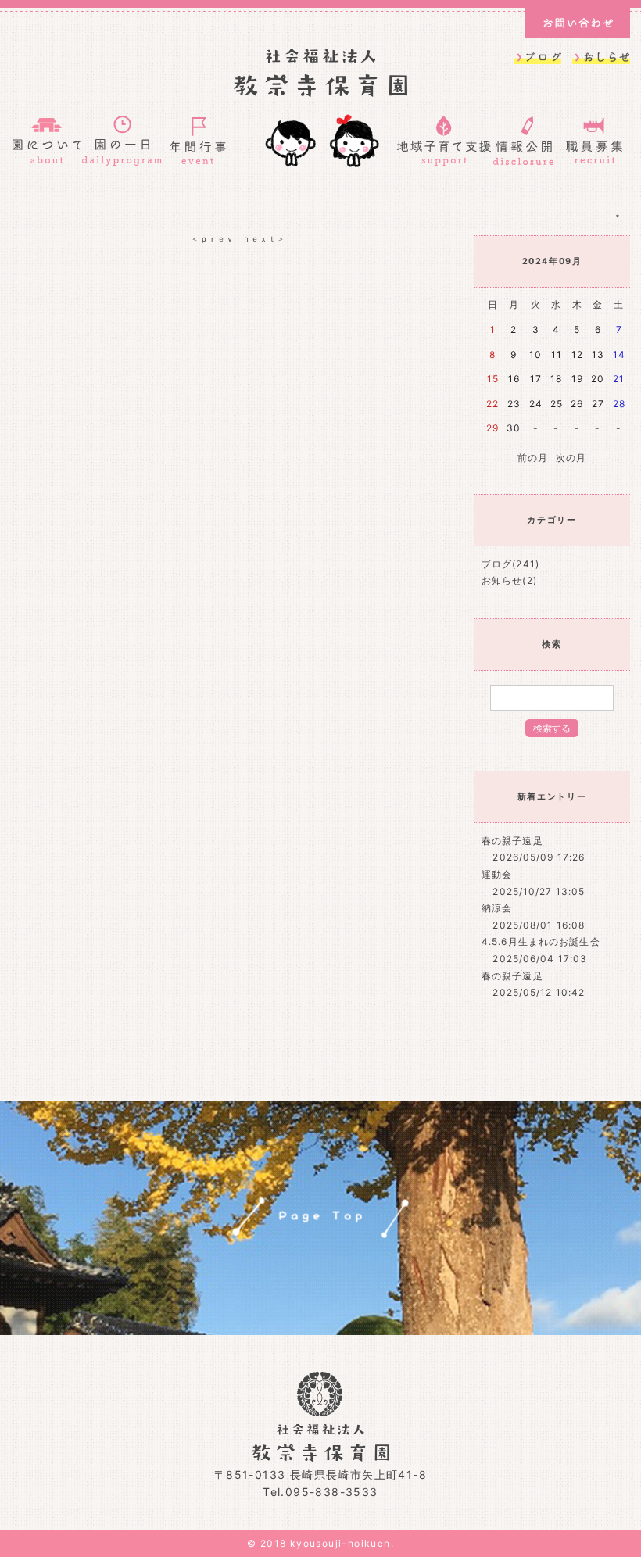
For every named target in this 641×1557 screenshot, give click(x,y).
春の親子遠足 (512, 841)
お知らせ (502, 580)
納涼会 (497, 908)
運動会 (497, 874)
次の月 (571, 458)
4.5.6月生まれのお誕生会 (541, 941)
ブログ (497, 564)
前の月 (532, 458)
